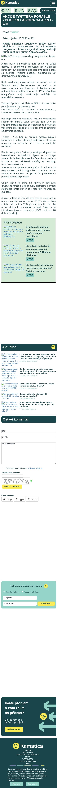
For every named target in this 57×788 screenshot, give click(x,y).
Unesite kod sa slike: (11, 473)
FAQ (27, 764)
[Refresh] (31, 481)
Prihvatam (16, 784)
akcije (8, 499)
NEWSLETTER (28, 752)
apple (21, 499)
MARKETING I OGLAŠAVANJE (28, 755)
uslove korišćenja (35, 468)
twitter (33, 499)
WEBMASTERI (27, 759)
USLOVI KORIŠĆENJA (28, 761)
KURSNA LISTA (48, 11)
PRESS (27, 757)
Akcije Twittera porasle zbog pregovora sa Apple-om (28, 20)
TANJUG (14, 32)
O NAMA (28, 750)
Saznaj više (32, 784)
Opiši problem (13, 730)
